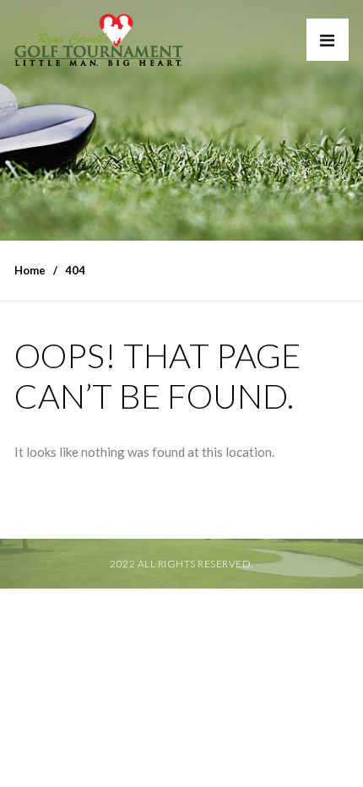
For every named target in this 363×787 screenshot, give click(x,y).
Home (30, 270)
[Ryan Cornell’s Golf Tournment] (98, 44)
